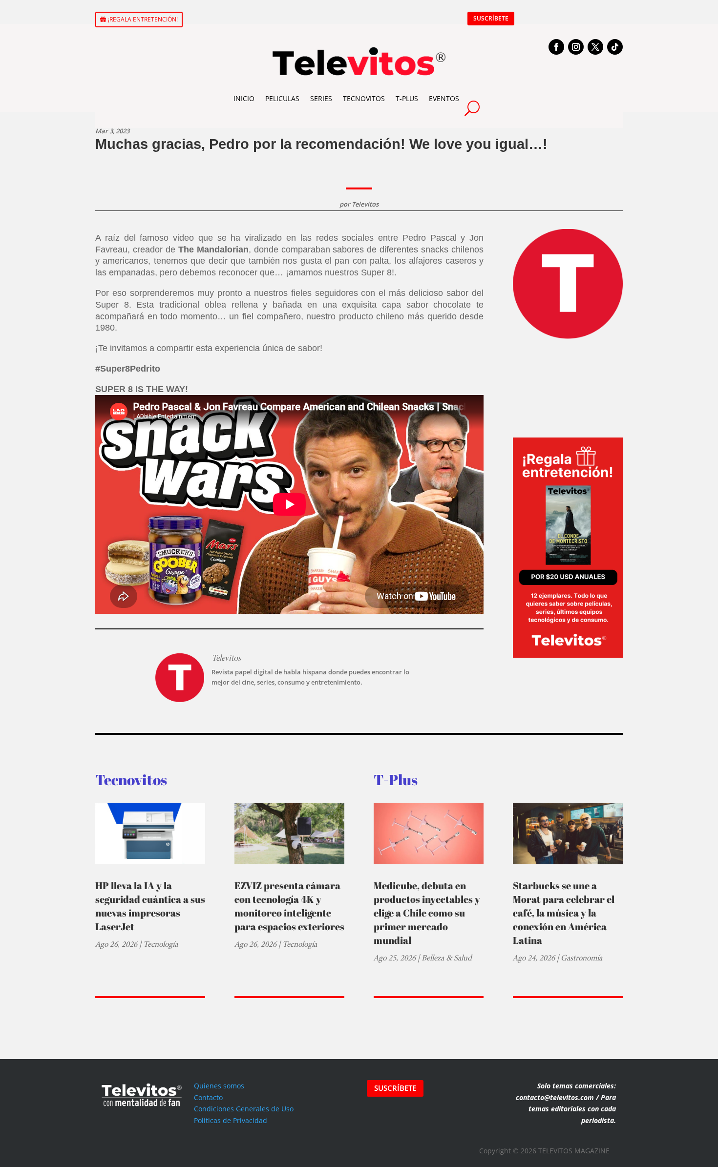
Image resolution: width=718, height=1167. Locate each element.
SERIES (321, 98)
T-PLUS (407, 98)
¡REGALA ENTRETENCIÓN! (143, 19)
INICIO (243, 98)
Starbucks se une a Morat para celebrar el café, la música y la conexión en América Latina (563, 913)
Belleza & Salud (447, 958)
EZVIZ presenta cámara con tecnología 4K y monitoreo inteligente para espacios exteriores (289, 906)
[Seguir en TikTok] (615, 47)
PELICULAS (282, 98)
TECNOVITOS (364, 98)
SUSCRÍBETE (490, 18)
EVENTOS (444, 98)
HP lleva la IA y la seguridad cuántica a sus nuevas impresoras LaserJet (150, 906)
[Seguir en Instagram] (576, 47)
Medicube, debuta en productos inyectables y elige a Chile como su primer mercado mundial (427, 913)
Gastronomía (581, 958)
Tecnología (160, 944)
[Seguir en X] (595, 47)
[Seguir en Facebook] (556, 47)
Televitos (365, 204)
